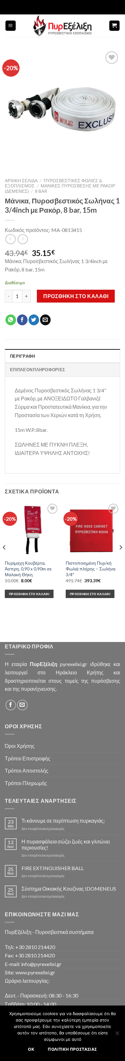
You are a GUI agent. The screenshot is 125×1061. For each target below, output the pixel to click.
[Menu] (10, 26)
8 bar (41, 191)
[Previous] (4, 560)
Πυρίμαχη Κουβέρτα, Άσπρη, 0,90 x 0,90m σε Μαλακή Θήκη (28, 568)
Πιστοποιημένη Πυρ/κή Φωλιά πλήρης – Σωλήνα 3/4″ (90, 568)
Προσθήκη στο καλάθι (75, 296)
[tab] (62, 356)
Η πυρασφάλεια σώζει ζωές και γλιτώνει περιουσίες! (65, 844)
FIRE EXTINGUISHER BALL (52, 868)
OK (31, 1049)
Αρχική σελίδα (21, 180)
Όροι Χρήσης (20, 746)
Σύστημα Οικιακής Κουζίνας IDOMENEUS (68, 889)
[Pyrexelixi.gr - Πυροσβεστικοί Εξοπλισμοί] (62, 25)
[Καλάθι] (114, 26)
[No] (117, 1035)
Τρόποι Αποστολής (26, 770)
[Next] (120, 560)
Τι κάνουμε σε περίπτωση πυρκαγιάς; (63, 820)
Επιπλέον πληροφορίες (37, 369)
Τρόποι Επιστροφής (27, 758)
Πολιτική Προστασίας (72, 1049)
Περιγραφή (22, 356)
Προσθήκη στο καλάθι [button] (29, 594)
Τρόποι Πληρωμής (26, 783)
